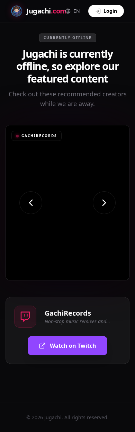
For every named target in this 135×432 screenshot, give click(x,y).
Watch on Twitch (73, 345)
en (76, 11)
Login (110, 11)
